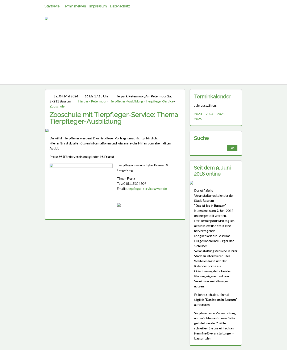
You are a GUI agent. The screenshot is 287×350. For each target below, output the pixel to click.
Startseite (52, 6)
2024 (209, 114)
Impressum (98, 6)
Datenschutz (120, 6)
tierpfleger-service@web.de (146, 188)
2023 (198, 114)
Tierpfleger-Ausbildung (126, 101)
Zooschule (57, 106)
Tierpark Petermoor (92, 101)
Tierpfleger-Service (159, 101)
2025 (221, 114)
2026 (198, 119)
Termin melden (74, 6)
